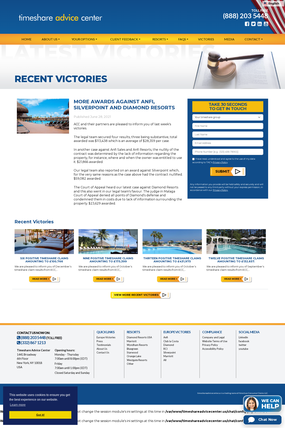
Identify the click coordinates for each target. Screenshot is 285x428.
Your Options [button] (83, 39)
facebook (244, 341)
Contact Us (103, 352)
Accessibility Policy (213, 348)
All (164, 360)
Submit (222, 171)
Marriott (131, 341)
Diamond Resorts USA (139, 337)
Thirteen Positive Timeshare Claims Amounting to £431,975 (172, 260)
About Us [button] (49, 39)
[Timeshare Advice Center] (59, 17)
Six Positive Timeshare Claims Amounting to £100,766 (44, 260)
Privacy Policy (220, 162)
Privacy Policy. (220, 190)
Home (26, 39)
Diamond (168, 344)
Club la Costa (171, 341)
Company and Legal (213, 337)
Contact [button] (252, 39)
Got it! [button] (40, 414)
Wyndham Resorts (137, 344)
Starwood (132, 352)
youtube (243, 348)
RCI (165, 348)
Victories (206, 39)
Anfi (165, 337)
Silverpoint (169, 352)
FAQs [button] (182, 39)
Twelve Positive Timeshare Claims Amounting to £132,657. (236, 260)
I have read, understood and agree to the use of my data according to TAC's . (223, 160)
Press (100, 341)
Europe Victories (106, 337)
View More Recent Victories (136, 294)
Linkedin (243, 337)
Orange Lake (134, 356)
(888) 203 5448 (245, 16)
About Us (102, 348)
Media (229, 39)
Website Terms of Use (214, 341)
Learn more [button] (18, 404)
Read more (40, 279)
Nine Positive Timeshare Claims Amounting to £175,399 (108, 260)
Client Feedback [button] (124, 39)
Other (130, 363)
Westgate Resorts (137, 360)
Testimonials (104, 344)
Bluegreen (132, 348)
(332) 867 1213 (33, 342)
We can (270, 404)
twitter (242, 344)
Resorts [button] (159, 39)
